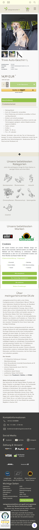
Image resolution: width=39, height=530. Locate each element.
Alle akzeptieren (19, 273)
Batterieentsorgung (25, 490)
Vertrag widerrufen (26, 500)
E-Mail (30, 375)
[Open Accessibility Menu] (34, 525)
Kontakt (5, 494)
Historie (22, 492)
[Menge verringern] (7, 86)
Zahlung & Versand (25, 488)
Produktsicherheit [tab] (8, 104)
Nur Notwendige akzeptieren (19, 278)
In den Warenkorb (22, 84)
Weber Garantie (7, 498)
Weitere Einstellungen (19, 286)
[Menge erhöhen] (7, 83)
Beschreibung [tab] (7, 100)
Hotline (22, 375)
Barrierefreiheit (24, 496)
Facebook (15, 375)
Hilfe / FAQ (23, 494)
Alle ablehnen (19, 282)
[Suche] (34, 2)
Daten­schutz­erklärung (9, 258)
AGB (21, 486)
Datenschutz (6, 488)
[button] (18, 91)
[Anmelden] (30, 2)
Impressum (6, 486)
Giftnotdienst (6, 492)
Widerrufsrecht (7, 490)
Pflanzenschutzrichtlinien (10, 496)
